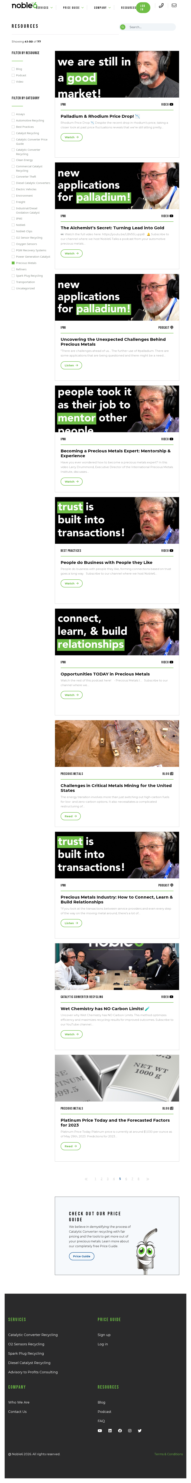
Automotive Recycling (30, 120)
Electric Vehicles (26, 189)
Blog (19, 69)
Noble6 (20, 225)
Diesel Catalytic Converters (33, 183)
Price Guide (71, 8)
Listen (70, 365)
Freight (20, 202)
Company (100, 8)
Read (69, 816)
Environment (24, 195)
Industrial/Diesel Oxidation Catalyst (28, 210)
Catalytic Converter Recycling (28, 152)
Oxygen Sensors (26, 244)
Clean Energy (24, 160)
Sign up (104, 1335)
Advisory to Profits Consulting (33, 1372)
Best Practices (25, 127)
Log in (142, 7)
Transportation (25, 282)
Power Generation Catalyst (33, 256)
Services (42, 8)
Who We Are (18, 1402)
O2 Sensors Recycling (26, 1344)
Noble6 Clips (24, 231)
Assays (20, 114)
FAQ (101, 1421)
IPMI (19, 218)
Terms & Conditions (168, 1454)
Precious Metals (26, 263)
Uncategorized (25, 288)
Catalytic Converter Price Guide (31, 141)
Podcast (21, 75)
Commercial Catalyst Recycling (29, 168)
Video (19, 81)
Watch (70, 137)
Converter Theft (26, 176)
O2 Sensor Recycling (29, 237)
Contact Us (17, 1412)
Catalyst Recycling (27, 133)
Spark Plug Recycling (29, 275)
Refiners (21, 269)
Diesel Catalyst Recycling (29, 1363)
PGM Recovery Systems (31, 250)
